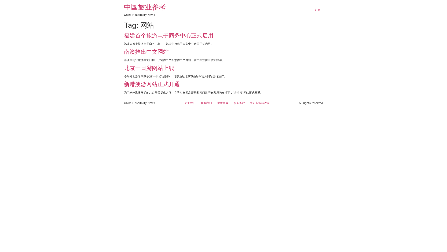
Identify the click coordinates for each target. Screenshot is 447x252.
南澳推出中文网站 (146, 51)
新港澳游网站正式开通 (152, 84)
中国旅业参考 (145, 7)
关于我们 (190, 103)
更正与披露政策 (260, 103)
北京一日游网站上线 (149, 68)
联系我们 (206, 103)
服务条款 (239, 103)
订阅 (317, 10)
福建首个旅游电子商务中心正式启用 (168, 35)
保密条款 (222, 103)
